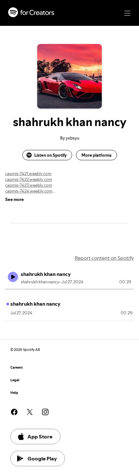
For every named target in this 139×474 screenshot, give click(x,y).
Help (14, 392)
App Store (39, 436)
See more (14, 199)
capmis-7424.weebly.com (28, 191)
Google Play (42, 458)
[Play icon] (13, 277)
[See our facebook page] (14, 412)
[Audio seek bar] (69, 289)
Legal (14, 380)
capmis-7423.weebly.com (28, 185)
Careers (16, 367)
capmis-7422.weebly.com (28, 179)
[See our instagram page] (45, 412)
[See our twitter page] (30, 412)
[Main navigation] (127, 13)
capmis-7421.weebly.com (28, 173)
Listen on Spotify (50, 155)
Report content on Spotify (104, 257)
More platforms (96, 155)
